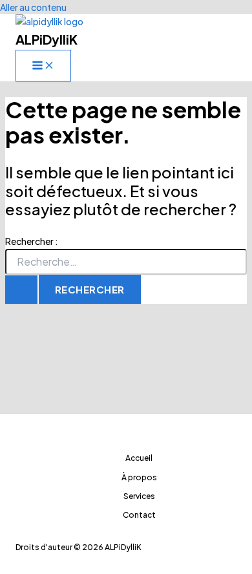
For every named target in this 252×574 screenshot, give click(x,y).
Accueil (138, 458)
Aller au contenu (33, 7)
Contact (139, 515)
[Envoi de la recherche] (21, 289)
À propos (139, 477)
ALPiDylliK (47, 39)
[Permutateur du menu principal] (43, 65)
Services (139, 496)
